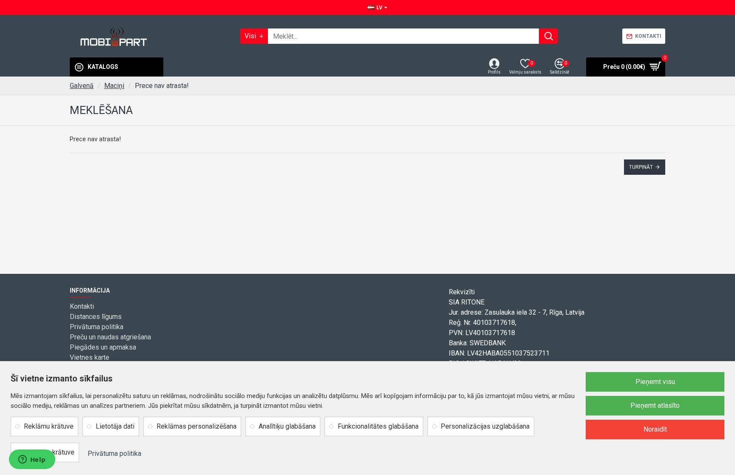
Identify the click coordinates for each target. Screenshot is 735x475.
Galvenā (82, 86)
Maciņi (114, 86)
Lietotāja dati (115, 426)
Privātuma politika (114, 453)
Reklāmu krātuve (49, 426)
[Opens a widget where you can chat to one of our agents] (32, 460)
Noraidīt (655, 429)
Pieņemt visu (655, 382)
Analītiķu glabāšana (287, 426)
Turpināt (641, 167)
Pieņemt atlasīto (655, 405)
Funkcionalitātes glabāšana (378, 426)
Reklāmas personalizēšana (196, 426)
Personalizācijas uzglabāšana (485, 426)
